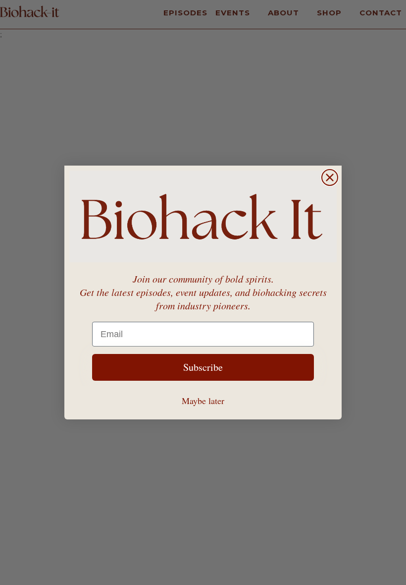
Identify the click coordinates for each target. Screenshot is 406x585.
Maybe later (203, 401)
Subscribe (203, 367)
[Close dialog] (330, 177)
